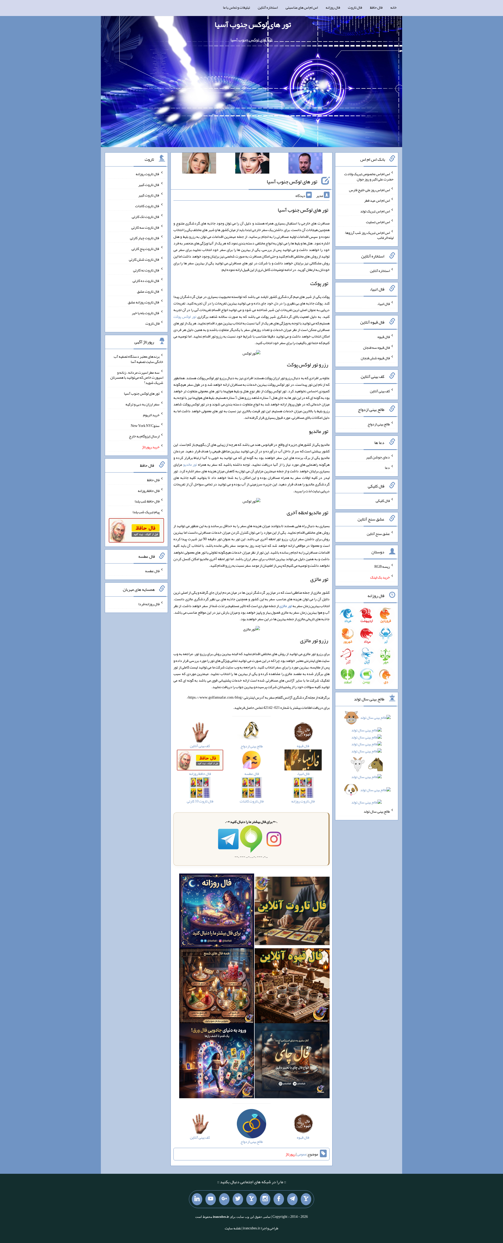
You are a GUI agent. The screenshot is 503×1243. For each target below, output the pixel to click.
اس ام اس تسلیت (378, 222)
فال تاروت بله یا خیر (146, 312)
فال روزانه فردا (149, 604)
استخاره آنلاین (268, 7)
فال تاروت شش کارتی (144, 259)
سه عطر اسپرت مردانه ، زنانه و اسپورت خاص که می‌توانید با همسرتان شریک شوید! (136, 377)
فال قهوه (384, 336)
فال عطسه (152, 571)
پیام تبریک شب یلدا (146, 512)
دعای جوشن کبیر (378, 456)
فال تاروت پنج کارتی (146, 248)
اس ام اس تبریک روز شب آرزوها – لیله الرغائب (368, 235)
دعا (387, 467)
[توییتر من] (238, 1199)
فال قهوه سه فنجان (376, 347)
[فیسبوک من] (279, 1199)
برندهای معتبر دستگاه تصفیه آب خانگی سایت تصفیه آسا (138, 359)
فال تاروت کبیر (149, 184)
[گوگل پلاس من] (224, 1199)
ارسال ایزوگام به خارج (144, 436)
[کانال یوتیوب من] (210, 1199)
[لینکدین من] (197, 1199)
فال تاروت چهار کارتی (145, 238)
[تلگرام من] (292, 1199)
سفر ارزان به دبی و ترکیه (142, 404)
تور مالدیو (190, 464)
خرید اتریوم (151, 415)
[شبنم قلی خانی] (199, 164)
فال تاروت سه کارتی (145, 227)
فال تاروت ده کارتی (146, 280)
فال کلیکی (383, 500)
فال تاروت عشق (148, 291)
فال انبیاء (383, 303)
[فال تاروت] (292, 912)
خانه (393, 7)
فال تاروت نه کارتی (146, 270)
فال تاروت (355, 7)
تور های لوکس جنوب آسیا (253, 24)
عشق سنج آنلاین (378, 533)
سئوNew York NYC (145, 425)
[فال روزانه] (216, 912)
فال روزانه (333, 7)
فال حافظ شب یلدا (147, 501)
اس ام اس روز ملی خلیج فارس (369, 189)
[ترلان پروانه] (252, 164)
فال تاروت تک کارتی (146, 216)
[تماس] (251, 1199)
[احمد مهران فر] (305, 164)
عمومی (302, 1154)
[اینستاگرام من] (265, 1199)
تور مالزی (285, 605)
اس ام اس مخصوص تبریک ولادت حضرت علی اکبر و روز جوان (368, 176)
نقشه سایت (233, 1228)
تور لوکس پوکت (184, 316)
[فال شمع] (216, 987)
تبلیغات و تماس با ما (236, 7)
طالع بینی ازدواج (379, 424)
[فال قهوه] (292, 987)
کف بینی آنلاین (380, 391)
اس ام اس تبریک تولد (375, 211)
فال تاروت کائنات (147, 206)
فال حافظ (376, 7)
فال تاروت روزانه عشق (144, 302)
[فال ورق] (216, 1062)
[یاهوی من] (306, 1199)
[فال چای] (292, 1062)
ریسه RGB (382, 566)
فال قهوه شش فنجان (375, 358)
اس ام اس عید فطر (377, 200)
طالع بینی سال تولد (377, 811)
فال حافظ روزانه (149, 490)
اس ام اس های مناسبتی (302, 7)
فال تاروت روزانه (148, 174)
